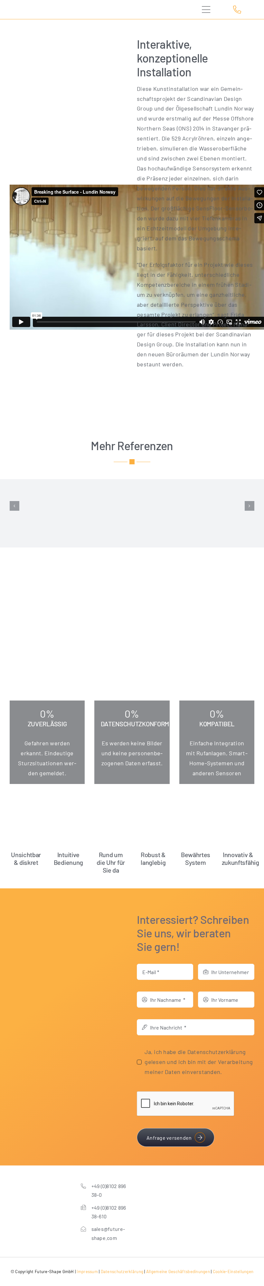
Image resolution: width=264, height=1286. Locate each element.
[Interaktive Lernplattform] (132, 506)
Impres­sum (87, 1271)
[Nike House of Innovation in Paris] (217, 506)
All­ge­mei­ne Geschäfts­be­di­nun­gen (178, 1271)
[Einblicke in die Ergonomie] (46, 506)
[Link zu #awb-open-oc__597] (210, 10)
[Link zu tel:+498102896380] (241, 9)
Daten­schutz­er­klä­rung (122, 1271)
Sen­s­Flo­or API (46, 515)
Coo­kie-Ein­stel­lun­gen (233, 1271)
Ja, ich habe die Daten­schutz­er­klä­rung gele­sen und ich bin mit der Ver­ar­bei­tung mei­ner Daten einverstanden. (199, 1061)
